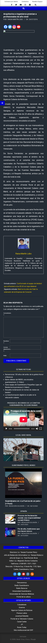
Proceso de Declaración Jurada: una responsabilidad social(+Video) (29, 518)
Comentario (6, 314)
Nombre (6, 342)
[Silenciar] (37, 428)
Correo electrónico (6, 349)
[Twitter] (10, 27)
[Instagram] (14, 27)
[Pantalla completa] (40, 428)
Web (5, 355)
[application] (23, 419)
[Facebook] (6, 27)
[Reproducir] (6, 428)
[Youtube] (19, 27)
